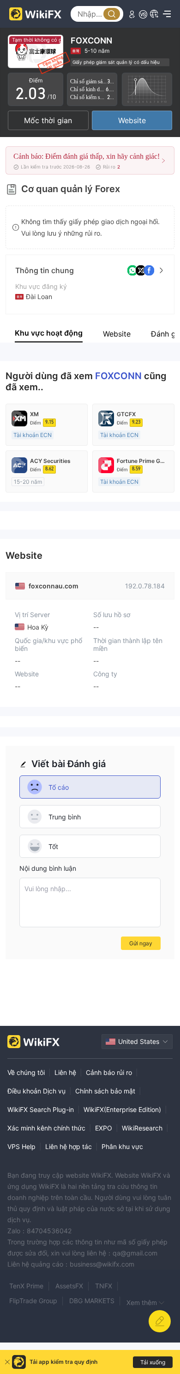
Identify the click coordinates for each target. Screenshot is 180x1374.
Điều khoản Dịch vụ (36, 1091)
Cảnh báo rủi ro (109, 1072)
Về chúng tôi (26, 1072)
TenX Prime (26, 1286)
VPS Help (21, 1146)
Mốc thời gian (48, 120)
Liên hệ (65, 1072)
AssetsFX (69, 1286)
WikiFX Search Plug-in (40, 1109)
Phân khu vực (122, 1146)
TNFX (103, 1286)
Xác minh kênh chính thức (46, 1128)
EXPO (103, 1128)
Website (132, 120)
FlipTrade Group (33, 1301)
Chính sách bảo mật (105, 1091)
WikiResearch (142, 1128)
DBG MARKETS (91, 1301)
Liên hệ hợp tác (68, 1146)
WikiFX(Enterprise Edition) (122, 1109)
